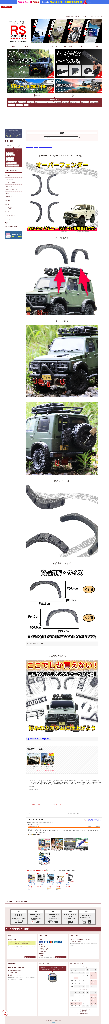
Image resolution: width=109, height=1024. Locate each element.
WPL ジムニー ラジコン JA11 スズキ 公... (32, 767)
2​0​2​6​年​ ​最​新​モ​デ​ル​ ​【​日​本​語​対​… (31, 884)
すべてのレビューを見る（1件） (93, 819)
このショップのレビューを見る (93, 820)
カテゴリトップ (29, 147)
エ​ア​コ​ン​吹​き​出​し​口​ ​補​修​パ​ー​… (40, 884)
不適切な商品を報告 (74, 813)
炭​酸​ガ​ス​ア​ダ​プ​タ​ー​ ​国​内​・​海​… (59, 884)
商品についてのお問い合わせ (48, 813)
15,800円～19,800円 (49, 770)
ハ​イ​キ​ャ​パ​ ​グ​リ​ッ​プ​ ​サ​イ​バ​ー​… (69, 884)
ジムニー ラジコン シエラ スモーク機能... (47, 767)
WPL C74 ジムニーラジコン (45, 147)
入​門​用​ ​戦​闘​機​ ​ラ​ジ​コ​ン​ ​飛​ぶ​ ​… (50, 884)
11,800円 (38, 770)
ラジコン (36, 147)
